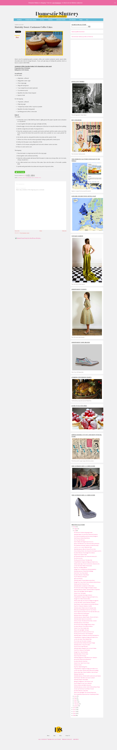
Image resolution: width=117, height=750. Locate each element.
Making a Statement (79, 674)
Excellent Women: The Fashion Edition (83, 626)
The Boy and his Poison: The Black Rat (83, 560)
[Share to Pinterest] (34, 175)
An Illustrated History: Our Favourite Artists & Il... (86, 556)
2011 (74, 711)
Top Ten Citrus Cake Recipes (81, 646)
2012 (74, 709)
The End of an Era (78, 558)
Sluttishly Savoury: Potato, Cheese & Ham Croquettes (87, 589)
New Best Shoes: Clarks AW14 (81, 615)
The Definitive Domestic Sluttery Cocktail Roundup (86, 545)
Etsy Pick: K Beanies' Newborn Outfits (83, 606)
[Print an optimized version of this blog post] (20, 173)
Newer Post (17, 230)
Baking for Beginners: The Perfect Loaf (83, 681)
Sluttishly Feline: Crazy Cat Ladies (82, 644)
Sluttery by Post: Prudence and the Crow (84, 631)
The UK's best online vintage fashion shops (84, 624)
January (76, 705)
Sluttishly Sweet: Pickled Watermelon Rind (84, 580)
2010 (74, 713)
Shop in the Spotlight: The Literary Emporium (85, 692)
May (75, 698)
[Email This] (27, 175)
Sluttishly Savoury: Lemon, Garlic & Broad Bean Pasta (87, 687)
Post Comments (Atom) (24, 233)
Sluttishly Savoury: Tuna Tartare (81, 622)
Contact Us (68, 735)
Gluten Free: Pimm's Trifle (80, 554)
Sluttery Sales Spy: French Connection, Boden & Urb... (87, 564)
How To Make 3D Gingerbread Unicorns (83, 541)
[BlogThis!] (29, 175)
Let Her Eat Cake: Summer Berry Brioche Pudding (86, 670)
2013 (74, 707)
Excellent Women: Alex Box (80, 661)
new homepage (56, 3)
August (76, 528)
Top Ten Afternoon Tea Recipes (81, 613)
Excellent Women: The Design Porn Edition (84, 552)
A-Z (87, 19)
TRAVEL (50, 19)
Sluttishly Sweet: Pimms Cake (81, 654)
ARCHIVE (76, 739)
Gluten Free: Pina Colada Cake (81, 628)
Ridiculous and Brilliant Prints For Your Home (85, 609)
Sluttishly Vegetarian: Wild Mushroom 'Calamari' (85, 657)
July (75, 530)
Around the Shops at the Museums (82, 659)
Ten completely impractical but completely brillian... (86, 694)
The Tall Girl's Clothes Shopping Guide (83, 532)
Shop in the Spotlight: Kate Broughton (83, 591)
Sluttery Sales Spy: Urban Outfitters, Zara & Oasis (86, 672)
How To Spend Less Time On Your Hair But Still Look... (87, 611)
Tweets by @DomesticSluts (78, 31)
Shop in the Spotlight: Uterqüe (81, 630)
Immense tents (77, 665)
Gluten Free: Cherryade (80, 593)
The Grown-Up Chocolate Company (82, 641)
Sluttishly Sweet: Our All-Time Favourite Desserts (86, 534)
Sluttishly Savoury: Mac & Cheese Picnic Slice (85, 549)
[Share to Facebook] (32, 175)
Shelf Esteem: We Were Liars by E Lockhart (84, 677)
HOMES (19, 19)
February (76, 704)
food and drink (28, 177)
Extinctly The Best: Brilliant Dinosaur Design (84, 643)
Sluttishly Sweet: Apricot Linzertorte (82, 619)
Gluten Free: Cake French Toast (81, 663)
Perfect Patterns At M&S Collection (82, 685)
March (76, 702)
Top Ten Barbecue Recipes (80, 576)
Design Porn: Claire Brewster (81, 652)
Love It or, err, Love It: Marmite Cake (83, 547)
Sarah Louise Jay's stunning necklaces (83, 595)
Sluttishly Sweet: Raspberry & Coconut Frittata (85, 648)
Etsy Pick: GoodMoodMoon (80, 567)
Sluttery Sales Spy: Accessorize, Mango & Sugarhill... (86, 600)
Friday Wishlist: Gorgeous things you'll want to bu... (86, 562)
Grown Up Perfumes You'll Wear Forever (84, 688)
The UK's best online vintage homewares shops (85, 587)
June (75, 696)
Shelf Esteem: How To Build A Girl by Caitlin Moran (86, 604)
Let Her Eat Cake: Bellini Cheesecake (83, 565)
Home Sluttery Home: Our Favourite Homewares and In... (88, 551)
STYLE (42, 19)
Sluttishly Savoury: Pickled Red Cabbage (83, 571)
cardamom (20, 177)
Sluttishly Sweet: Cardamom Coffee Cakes (33, 27)
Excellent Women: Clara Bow (81, 690)
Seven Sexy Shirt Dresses (80, 655)
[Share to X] (30, 175)
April (75, 700)
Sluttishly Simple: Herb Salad (81, 679)
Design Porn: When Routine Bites (82, 598)
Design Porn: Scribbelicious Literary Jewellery (85, 569)
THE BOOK (72, 19)
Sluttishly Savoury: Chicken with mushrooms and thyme (87, 676)
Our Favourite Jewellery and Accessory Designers (86, 536)
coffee (23, 177)
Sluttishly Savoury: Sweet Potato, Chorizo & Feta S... (86, 617)
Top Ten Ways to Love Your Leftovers (83, 683)
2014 (74, 526)
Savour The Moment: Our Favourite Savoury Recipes (86, 543)
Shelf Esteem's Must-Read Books (82, 538)
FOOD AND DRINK (30, 19)
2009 (74, 715)
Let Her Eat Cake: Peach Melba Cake (83, 639)
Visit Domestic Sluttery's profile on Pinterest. (82, 36)
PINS (80, 19)
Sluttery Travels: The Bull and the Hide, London (85, 620)
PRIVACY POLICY (67, 739)
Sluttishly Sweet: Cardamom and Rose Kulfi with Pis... (86, 635)
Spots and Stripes (78, 578)
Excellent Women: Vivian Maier (81, 574)
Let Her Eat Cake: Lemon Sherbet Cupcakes (84, 602)
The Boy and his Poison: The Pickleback (83, 633)
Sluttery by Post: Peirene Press (81, 584)
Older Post (64, 230)
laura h (33, 177)
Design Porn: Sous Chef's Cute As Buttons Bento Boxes (87, 582)
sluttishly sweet (38, 177)
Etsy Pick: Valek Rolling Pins (80, 666)
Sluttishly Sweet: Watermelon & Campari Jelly (85, 608)
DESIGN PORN (60, 19)
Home (41, 230)
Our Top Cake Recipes (79, 540)
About (60, 735)
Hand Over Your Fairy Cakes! (81, 573)
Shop (54, 735)
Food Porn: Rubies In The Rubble (82, 650)
